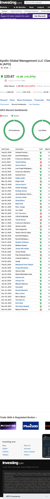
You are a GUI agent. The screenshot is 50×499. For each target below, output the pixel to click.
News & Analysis (24, 100)
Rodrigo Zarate (21, 191)
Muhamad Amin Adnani (24, 265)
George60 (19, 287)
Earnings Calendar (31, 11)
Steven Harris (20, 165)
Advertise (27, 449)
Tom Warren (20, 300)
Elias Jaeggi (20, 207)
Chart (12, 100)
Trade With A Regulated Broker (17, 417)
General (3, 100)
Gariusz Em (19, 277)
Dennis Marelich (21, 290)
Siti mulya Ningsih (22, 306)
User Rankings (34, 104)
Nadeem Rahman (22, 242)
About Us (27, 446)
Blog (4, 446)
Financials (39, 100)
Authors (26, 455)
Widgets (5, 455)
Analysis (40, 7)
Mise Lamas (20, 293)
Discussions (4, 104)
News (31, 7)
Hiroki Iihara (20, 200)
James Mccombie (22, 249)
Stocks (4, 11)
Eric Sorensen (20, 213)
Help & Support (29, 452)
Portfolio (6, 452)
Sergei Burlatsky (21, 268)
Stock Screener (16, 11)
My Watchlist (20, 7)
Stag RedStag (20, 162)
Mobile (5, 449)
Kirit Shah (19, 303)
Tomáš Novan (20, 220)
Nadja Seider (20, 178)
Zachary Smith (21, 197)
